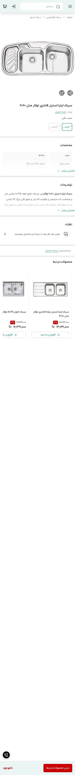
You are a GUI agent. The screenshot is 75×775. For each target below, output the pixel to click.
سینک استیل (35, 17)
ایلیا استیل (60, 112)
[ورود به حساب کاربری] (14, 6)
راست (54, 127)
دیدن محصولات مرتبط (57, 768)
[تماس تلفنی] (6, 754)
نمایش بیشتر (68, 171)
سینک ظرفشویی (53, 17)
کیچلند (69, 17)
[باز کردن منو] (69, 6)
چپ (67, 127)
